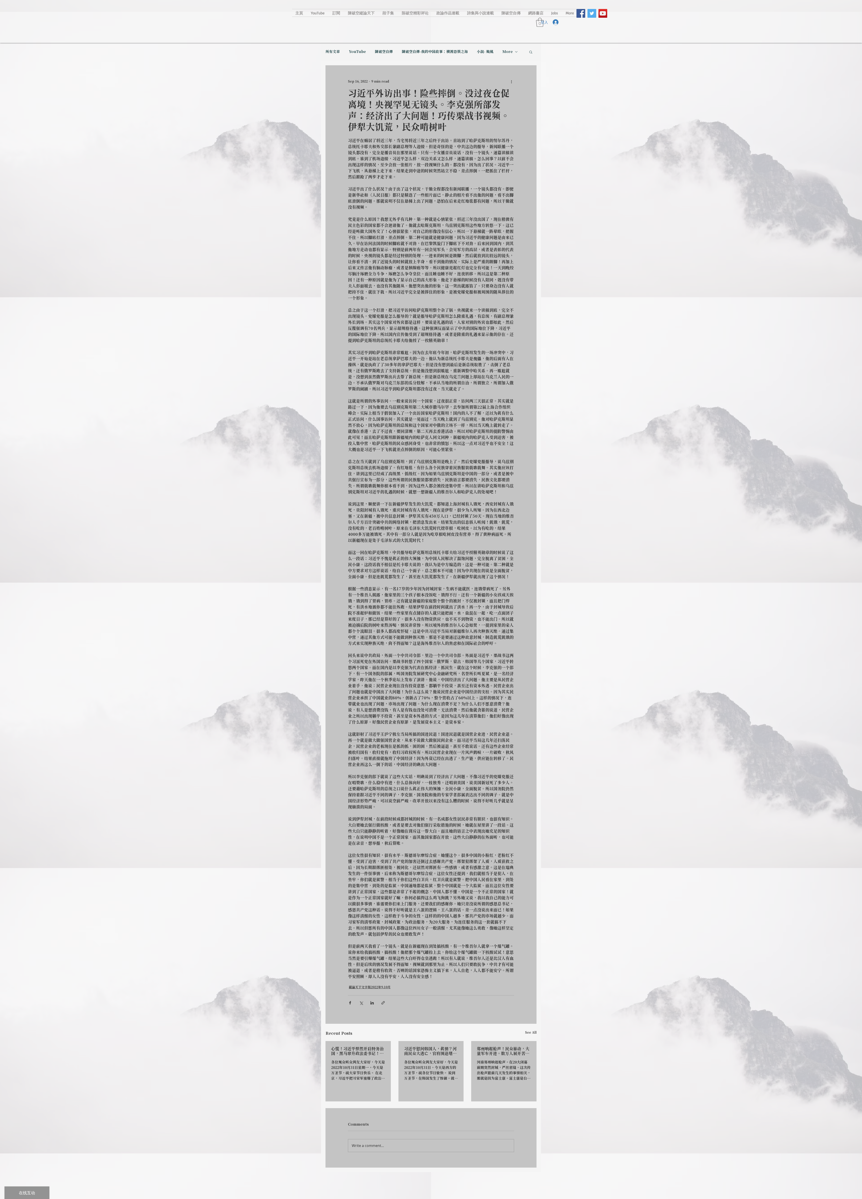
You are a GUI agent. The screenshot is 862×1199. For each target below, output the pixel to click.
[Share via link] (383, 1003)
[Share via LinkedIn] (372, 1003)
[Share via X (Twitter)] (361, 1003)
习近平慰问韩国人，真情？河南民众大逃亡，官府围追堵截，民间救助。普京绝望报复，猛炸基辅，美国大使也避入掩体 (430, 1051)
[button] (531, 52)
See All (531, 1033)
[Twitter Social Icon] (591, 13)
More (507, 52)
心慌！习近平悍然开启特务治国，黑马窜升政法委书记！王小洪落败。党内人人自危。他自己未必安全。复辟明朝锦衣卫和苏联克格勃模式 (357, 1051)
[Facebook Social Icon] (580, 13)
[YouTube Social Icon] (602, 13)
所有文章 (332, 52)
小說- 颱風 (485, 52)
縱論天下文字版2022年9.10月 (370, 987)
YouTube (357, 52)
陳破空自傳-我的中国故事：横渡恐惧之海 (435, 52)
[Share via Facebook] (350, 1003)
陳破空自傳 (384, 52)
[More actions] (511, 81)
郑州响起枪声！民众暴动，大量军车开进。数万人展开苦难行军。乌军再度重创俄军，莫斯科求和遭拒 (503, 1051)
